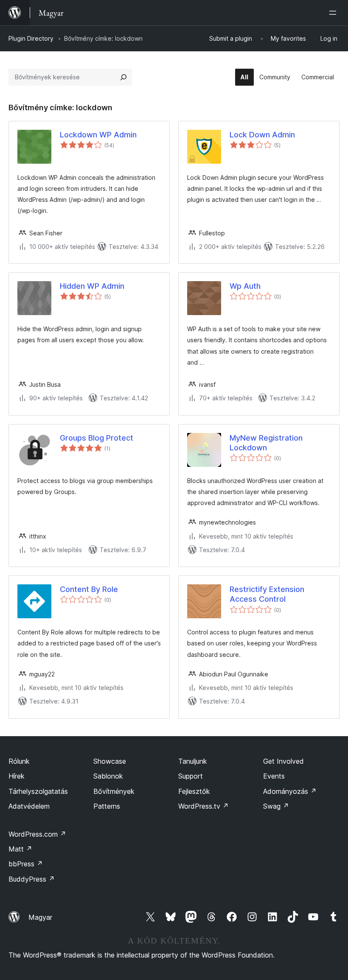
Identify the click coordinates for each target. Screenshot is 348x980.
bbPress (25, 864)
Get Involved (283, 761)
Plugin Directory (30, 38)
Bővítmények (114, 791)
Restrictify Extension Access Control (267, 594)
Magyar (40, 917)
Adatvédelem (29, 806)
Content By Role (89, 589)
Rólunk (19, 761)
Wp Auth (245, 286)
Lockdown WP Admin (98, 134)
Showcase (109, 761)
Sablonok (108, 776)
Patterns (106, 806)
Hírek (16, 776)
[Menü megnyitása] (334, 12)
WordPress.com (37, 834)
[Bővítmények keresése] (123, 77)
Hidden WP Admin (92, 286)
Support (190, 776)
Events (274, 776)
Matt (20, 849)
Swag (276, 806)
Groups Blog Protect (96, 437)
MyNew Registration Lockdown (266, 442)
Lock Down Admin (262, 134)
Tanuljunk (192, 761)
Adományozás (290, 791)
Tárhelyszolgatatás (38, 791)
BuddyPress (31, 879)
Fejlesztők (194, 791)
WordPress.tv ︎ (203, 806)
